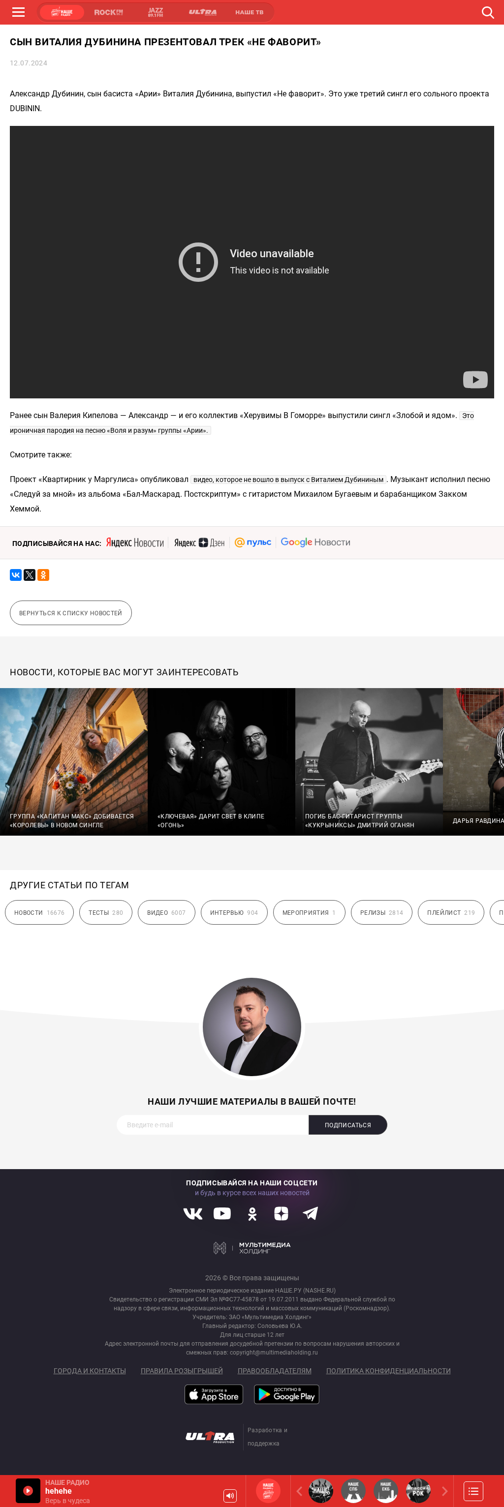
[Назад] (301, 1491)
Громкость (230, 1496)
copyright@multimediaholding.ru (274, 1352)
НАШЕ (62, 12)
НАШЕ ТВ (249, 12)
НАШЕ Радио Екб (386, 1490)
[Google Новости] (315, 542)
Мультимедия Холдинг (252, 1248)
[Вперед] (443, 1491)
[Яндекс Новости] (134, 542)
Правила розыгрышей (182, 1371)
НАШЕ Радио (268, 1490)
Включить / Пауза (28, 1490)
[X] (29, 575)
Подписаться (348, 1125)
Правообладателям (275, 1371)
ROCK (109, 12)
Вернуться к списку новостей (71, 613)
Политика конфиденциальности (388, 1371)
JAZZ (155, 12)
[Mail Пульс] (253, 542)
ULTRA (202, 12)
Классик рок (418, 1490)
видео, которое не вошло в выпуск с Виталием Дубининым (288, 479)
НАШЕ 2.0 (321, 1490)
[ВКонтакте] (16, 575)
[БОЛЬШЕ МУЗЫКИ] (473, 1491)
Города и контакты (90, 1371)
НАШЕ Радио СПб (353, 1490)
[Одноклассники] (43, 575)
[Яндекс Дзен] (199, 542)
